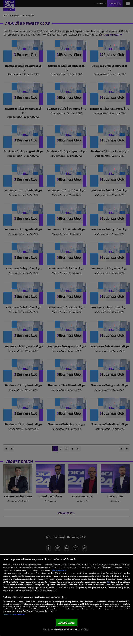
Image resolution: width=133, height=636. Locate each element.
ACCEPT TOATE (66, 623)
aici (108, 581)
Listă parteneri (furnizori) (14, 614)
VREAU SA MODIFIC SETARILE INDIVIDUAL (65, 629)
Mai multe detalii (59, 570)
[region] (66, 595)
